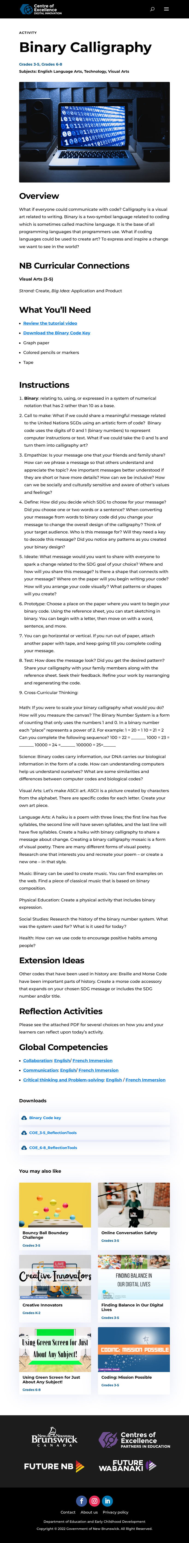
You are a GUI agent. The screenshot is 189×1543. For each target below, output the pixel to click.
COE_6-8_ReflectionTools (53, 1148)
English (62, 1060)
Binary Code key (45, 1118)
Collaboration (37, 1060)
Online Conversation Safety (129, 1232)
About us (89, 1512)
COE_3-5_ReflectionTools (53, 1133)
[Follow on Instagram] (94, 1501)
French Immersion (92, 1060)
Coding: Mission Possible (126, 1377)
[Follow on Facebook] (81, 1501)
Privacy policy (115, 1512)
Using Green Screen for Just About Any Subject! (51, 1379)
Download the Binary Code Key (56, 333)
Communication (40, 1070)
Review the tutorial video (50, 323)
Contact (68, 1512)
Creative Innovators (42, 1305)
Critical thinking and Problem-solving (63, 1080)
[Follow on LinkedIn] (107, 1501)
